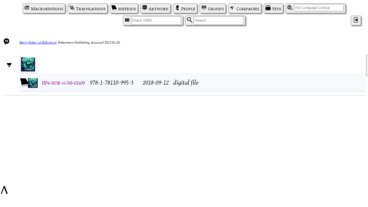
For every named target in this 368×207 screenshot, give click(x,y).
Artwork (159, 8)
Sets (276, 8)
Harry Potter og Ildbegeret (37, 42)
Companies (248, 8)
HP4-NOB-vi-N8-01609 (63, 82)
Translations (91, 8)
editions (127, 8)
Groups (216, 8)
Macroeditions (47, 8)
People (188, 8)
